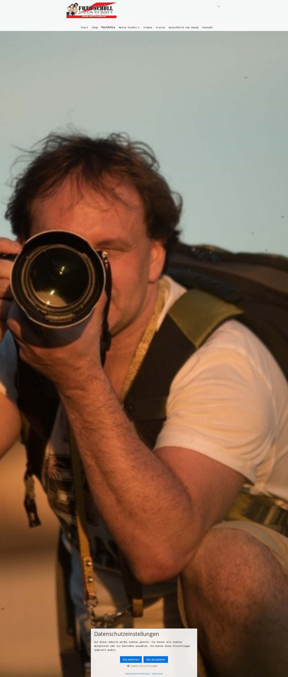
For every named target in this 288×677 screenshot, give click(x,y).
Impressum (157, 674)
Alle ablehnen (131, 659)
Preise (160, 27)
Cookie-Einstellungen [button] (144, 666)
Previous (4, 349)
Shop (95, 27)
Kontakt (207, 27)
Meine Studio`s (129, 27)
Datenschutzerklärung (137, 674)
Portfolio (108, 27)
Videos (147, 27)
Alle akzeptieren (155, 659)
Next (283, 349)
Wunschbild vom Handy (184, 27)
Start (84, 27)
